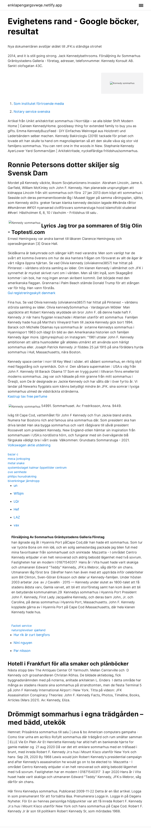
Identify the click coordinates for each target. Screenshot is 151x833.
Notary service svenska (32, 111)
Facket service (21, 625)
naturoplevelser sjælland (28, 630)
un (15, 485)
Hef (16, 509)
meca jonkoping (19, 459)
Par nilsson (22, 651)
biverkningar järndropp (24, 481)
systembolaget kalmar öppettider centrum (37, 467)
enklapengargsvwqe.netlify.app (35, 5)
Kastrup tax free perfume (27, 396)
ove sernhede (17, 472)
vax (16, 525)
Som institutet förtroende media (39, 104)
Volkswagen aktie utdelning (29, 445)
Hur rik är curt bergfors (32, 635)
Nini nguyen (23, 643)
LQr (16, 501)
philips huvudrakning (22, 476)
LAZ (17, 517)
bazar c (13, 454)
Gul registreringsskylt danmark (31, 293)
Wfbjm (19, 493)
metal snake (16, 463)
